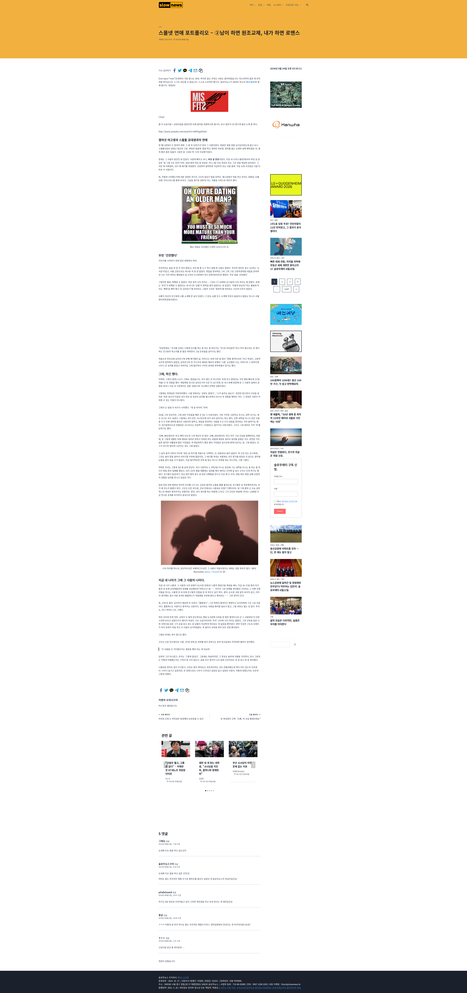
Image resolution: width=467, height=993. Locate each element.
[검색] (295, 644)
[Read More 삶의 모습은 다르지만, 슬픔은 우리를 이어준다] (286, 606)
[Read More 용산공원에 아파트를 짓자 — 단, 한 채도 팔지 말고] (286, 534)
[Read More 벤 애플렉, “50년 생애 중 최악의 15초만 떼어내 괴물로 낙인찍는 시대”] (286, 399)
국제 (271, 617)
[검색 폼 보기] (307, 5)
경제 (276, 376)
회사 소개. (183, 977)
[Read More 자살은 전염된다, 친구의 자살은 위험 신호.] (286, 437)
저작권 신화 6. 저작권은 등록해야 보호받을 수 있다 (181, 716)
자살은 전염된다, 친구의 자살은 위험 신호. (285, 453)
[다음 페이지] (253, 765)
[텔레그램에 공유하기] (190, 70)
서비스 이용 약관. (229, 987)
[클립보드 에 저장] (200, 70)
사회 (160, 27)
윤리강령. (277, 987)
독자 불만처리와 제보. (291, 987)
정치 (271, 220)
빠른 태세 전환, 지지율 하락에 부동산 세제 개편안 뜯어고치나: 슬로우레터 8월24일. (285, 265)
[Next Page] (296, 289)
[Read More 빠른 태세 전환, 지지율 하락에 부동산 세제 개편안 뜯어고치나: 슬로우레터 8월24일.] (286, 247)
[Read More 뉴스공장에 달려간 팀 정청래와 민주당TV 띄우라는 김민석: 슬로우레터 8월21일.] (286, 568)
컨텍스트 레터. (275, 258)
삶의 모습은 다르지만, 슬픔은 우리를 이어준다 (285, 622)
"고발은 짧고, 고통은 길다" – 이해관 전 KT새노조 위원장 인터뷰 (175, 768)
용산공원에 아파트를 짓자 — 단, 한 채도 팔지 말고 (284, 550)
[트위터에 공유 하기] (180, 70)
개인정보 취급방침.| (264, 987)
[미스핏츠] (250, 81)
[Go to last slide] (166, 765)
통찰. (272, 376)
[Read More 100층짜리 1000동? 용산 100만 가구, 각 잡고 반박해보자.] (286, 365)
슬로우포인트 (274, 448)
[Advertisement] (286, 154)
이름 (276, 488)
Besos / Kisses (211, 571)
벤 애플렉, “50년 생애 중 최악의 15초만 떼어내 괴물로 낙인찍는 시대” (285, 418)
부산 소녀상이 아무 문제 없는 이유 (242, 764)
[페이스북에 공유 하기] (174, 70)
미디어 (277, 411)
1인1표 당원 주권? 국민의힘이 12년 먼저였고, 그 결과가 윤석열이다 (285, 227)
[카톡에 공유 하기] (185, 70)
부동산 (272, 545)
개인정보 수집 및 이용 (289, 501)
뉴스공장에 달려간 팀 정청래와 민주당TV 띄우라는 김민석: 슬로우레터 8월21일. (285, 586)
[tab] (205, 790)
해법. (269, 4)
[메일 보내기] (195, 70)
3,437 (286, 289)
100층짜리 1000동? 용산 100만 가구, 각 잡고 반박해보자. (285, 382)
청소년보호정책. (245, 987)
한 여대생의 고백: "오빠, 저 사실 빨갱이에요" (240, 716)
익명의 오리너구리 (165, 39)
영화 (281, 411)
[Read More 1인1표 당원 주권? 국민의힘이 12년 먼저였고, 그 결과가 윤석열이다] (286, 209)
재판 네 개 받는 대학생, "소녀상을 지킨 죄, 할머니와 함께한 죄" (209, 768)
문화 (271, 411)
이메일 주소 (278, 476)
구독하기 (280, 511)
